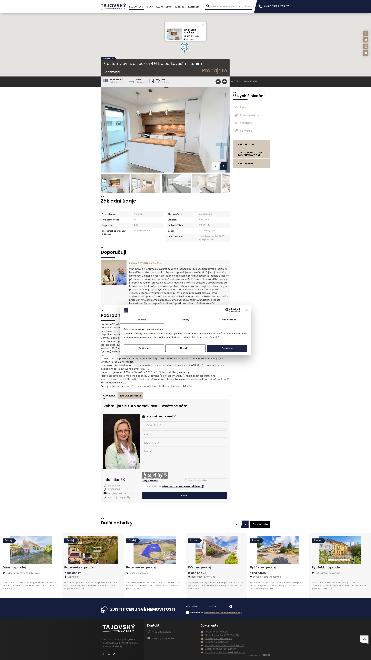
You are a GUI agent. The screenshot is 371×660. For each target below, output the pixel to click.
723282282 (114, 489)
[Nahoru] (364, 639)
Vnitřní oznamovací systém (220, 649)
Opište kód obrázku (196, 480)
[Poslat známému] (218, 81)
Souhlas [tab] (142, 319)
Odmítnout (143, 348)
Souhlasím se (154, 486)
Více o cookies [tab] (229, 319)
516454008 (114, 485)
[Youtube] (366, 53)
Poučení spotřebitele (216, 631)
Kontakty (193, 6)
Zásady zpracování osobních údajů (224, 645)
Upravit (184, 348)
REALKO (266, 655)
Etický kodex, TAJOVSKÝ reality (222, 635)
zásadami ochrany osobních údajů (183, 486)
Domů (237, 81)
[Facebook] (366, 33)
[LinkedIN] (366, 40)
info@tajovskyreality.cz (121, 493)
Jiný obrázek (150, 480)
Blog (169, 6)
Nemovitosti (250, 81)
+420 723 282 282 (276, 6)
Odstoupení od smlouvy (218, 638)
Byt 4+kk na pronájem (190, 31)
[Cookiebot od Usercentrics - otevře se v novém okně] (227, 310)
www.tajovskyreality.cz (120, 497)
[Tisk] (224, 81)
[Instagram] (366, 46)
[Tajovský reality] (113, 6)
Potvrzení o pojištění (216, 642)
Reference (180, 6)
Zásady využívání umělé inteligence (225, 652)
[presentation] (237, 524)
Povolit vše (227, 348)
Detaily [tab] (185, 319)
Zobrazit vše (260, 524)
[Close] (202, 25)
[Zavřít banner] (246, 310)
